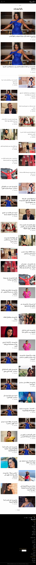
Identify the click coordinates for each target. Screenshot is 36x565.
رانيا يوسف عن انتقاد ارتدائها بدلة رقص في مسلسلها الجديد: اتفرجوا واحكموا (19, 68)
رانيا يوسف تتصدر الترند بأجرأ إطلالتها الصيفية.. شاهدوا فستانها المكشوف (10, 449)
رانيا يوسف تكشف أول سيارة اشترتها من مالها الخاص (22, 36)
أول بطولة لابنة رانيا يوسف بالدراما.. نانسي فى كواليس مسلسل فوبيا (10, 240)
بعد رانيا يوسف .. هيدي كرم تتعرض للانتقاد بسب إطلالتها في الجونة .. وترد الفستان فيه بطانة (27, 266)
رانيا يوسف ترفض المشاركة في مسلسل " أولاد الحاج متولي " (9, 370)
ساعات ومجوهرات (32, 537)
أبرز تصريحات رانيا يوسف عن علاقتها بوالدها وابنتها (28, 305)
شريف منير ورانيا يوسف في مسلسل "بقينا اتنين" (10, 396)
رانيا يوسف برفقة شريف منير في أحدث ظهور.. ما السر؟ (9, 423)
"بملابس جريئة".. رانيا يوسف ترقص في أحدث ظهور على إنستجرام (10, 475)
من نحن (34, 550)
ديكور (34, 544)
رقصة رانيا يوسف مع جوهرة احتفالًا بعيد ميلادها (27, 172)
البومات (34, 547)
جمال (34, 524)
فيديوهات (34, 545)
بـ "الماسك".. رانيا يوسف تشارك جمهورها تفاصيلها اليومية (27, 410)
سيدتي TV (34, 561)
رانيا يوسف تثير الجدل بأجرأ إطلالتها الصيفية (10, 501)
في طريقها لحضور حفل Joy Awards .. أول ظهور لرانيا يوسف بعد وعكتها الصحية (27, 200)
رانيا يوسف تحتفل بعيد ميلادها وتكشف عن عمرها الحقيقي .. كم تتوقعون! (9, 292)
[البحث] (4, 2)
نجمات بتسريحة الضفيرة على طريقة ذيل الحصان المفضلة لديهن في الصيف (28, 488)
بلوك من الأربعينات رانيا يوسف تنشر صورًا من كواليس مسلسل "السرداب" (27, 357)
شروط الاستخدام (33, 553)
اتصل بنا (34, 552)
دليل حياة (34, 527)
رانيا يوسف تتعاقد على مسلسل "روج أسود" (27, 383)
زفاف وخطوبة (33, 534)
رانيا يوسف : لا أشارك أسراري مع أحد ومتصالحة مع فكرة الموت (9, 344)
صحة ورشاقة (33, 526)
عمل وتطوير (33, 542)
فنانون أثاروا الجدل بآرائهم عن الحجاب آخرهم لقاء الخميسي (27, 436)
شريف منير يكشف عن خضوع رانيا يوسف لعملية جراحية (9, 214)
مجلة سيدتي (33, 558)
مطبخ (34, 529)
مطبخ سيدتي (33, 560)
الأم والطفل (33, 532)
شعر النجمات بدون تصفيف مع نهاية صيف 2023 (27, 462)
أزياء (34, 523)
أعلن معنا (34, 555)
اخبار (34, 539)
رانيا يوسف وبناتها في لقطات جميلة (10, 318)
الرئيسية (20, 5)
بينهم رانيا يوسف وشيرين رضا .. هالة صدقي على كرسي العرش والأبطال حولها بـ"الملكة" (27, 227)
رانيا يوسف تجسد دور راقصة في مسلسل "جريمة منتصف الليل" (9, 187)
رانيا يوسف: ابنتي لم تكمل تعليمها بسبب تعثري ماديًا (28, 331)
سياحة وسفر (33, 540)
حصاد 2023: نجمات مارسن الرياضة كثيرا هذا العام (9, 146)
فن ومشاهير (33, 531)
